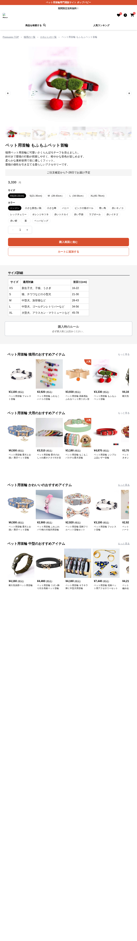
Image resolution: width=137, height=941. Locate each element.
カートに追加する (68, 251)
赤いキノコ (117, 208)
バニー (65, 208)
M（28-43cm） (56, 195)
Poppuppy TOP (11, 37)
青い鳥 (102, 208)
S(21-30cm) (36, 195)
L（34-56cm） (77, 195)
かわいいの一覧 (48, 37)
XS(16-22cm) (17, 195)
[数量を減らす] (13, 230)
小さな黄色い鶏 (33, 208)
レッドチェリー (18, 214)
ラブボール (95, 214)
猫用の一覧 (29, 37)
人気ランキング (101, 25)
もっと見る (124, 354)
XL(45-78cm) (97, 195)
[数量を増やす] (27, 230)
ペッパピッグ (41, 220)
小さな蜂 (51, 208)
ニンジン (14, 208)
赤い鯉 (13, 220)
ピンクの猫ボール (84, 208)
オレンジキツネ (40, 214)
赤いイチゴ (112, 214)
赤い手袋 (78, 214)
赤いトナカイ (61, 214)
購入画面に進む (68, 242)
